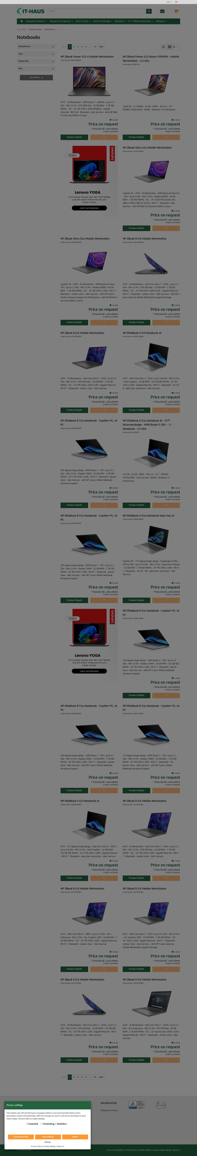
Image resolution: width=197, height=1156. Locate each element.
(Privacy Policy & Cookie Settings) (31, 1119)
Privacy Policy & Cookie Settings (43, 1146)
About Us (60, 1146)
